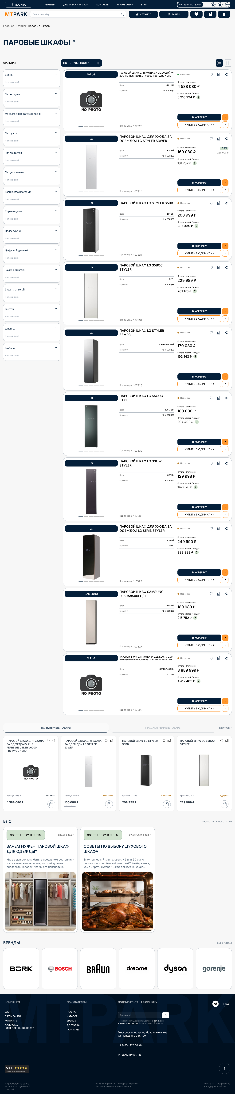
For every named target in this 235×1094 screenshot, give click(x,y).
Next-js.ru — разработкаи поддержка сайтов (217, 1085)
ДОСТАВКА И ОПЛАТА (75, 4)
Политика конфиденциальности (19, 1026)
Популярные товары (56, 727)
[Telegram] (215, 1004)
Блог (8, 1011)
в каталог (225, 728)
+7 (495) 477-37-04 (190, 4)
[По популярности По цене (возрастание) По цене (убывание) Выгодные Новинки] (81, 63)
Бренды (72, 1020)
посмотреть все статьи (216, 821)
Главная (8, 26)
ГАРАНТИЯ (49, 4)
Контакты (11, 1020)
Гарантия (73, 1029)
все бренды (224, 942)
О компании (13, 1016)
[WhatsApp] (220, 4)
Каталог (21, 26)
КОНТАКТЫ (102, 4)
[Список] (219, 63)
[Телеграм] (213, 4)
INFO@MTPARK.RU (129, 1054)
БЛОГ (144, 4)
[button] (78, 14)
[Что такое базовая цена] (198, 97)
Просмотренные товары (163, 727)
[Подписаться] (165, 1015)
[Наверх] (224, 1068)
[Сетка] (228, 63)
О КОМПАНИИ (125, 4)
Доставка (73, 1025)
